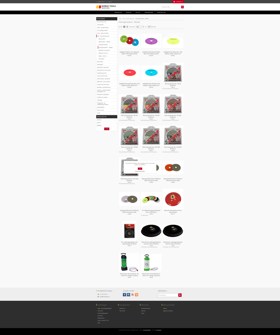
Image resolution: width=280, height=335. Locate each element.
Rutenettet (124, 26)
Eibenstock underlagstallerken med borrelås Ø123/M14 (173, 243)
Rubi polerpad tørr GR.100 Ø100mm (129, 116)
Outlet (138, 12)
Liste (127, 26)
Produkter (118, 12)
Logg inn (110, 1)
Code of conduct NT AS (103, 320)
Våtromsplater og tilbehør (103, 78)
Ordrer (142, 313)
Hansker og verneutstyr (103, 84)
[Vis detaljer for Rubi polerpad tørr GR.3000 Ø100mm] (173, 135)
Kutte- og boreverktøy (102, 33)
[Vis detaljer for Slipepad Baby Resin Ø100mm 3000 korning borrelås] (129, 199)
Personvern (100, 310)
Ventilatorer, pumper (102, 97)
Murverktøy (100, 61)
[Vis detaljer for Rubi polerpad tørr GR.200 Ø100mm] (151, 104)
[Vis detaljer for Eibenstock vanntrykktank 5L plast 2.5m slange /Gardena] (151, 262)
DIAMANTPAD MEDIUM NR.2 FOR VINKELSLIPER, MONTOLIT (129, 84)
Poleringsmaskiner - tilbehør (106, 47)
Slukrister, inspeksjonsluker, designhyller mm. (104, 90)
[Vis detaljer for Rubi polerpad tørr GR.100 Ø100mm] (129, 104)
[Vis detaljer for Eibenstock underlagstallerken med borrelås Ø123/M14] (173, 230)
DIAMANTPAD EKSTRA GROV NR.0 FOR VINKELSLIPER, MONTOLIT (151, 53)
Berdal (98, 122)
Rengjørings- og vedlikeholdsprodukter (102, 103)
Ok (140, 168)
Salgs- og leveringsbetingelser (105, 308)
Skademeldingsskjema (103, 313)
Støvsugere (101, 58)
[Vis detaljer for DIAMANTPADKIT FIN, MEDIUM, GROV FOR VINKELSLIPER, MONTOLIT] (129, 40)
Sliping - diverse (102, 56)
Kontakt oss (161, 12)
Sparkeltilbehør (101, 107)
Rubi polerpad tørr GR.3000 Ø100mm (172, 148)
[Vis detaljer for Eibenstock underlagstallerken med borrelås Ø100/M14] (151, 230)
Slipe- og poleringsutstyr (103, 36)
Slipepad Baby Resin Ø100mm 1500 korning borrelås (173, 179)
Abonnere (180, 295)
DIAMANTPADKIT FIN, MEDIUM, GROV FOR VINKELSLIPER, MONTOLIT (129, 53)
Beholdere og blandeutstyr (104, 87)
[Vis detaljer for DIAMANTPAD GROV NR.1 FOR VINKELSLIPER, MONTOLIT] (173, 40)
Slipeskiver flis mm (103, 53)
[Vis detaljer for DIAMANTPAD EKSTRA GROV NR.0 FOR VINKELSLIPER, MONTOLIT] (151, 40)
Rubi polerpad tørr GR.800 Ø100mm (129, 148)
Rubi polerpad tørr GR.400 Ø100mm (173, 116)
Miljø (99, 323)
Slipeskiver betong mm (104, 50)
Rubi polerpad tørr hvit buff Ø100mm (129, 179)
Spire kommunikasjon (147, 330)
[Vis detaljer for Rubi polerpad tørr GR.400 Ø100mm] (173, 104)
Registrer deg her (101, 1)
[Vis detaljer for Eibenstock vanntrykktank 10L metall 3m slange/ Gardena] (129, 262)
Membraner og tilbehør (103, 94)
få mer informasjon (140, 171)
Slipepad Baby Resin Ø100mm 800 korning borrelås (151, 179)
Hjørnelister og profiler (103, 67)
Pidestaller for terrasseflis (103, 70)
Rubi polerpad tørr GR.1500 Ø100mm (151, 148)
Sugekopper (100, 64)
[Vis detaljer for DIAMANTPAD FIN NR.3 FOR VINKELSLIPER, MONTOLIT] (151, 72)
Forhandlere (149, 12)
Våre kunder (122, 310)
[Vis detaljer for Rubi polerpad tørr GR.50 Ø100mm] (173, 72)
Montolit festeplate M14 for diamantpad (173, 211)
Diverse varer (100, 110)
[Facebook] (124, 294)
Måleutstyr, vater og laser (103, 81)
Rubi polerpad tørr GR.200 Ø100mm (151, 116)
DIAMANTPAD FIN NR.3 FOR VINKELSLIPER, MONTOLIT (151, 84)
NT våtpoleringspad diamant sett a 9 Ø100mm (151, 211)
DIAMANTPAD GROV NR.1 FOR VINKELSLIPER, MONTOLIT (173, 53)
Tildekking (99, 100)
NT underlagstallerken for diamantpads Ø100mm (129, 243)
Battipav (99, 119)
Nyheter (128, 12)
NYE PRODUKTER (101, 21)
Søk (182, 7)
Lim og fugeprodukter (102, 30)
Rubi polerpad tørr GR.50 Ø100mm (173, 84)
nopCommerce (158, 330)
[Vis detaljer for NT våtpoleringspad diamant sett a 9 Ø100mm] (151, 199)
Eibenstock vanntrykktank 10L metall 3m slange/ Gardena (129, 274)
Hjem (120, 18)
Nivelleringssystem (102, 73)
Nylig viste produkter (168, 310)
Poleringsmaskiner (103, 44)
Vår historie (100, 315)
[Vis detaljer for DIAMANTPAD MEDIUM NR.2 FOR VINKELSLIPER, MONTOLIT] (129, 72)
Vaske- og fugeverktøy (102, 27)
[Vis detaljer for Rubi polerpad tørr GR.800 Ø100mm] (129, 135)
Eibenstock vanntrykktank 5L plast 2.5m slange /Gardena (151, 274)
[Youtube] (132, 294)
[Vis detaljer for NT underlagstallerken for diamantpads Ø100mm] (129, 230)
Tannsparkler (100, 24)
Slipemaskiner (102, 39)
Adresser (143, 310)
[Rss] (136, 294)
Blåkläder (99, 125)
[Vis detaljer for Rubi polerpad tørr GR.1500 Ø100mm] (151, 135)
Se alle (106, 128)
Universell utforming (102, 76)
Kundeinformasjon (145, 308)
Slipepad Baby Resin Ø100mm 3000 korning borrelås (129, 211)
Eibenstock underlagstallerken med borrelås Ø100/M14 (151, 243)
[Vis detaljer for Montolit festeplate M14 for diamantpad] (173, 199)
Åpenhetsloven (101, 318)
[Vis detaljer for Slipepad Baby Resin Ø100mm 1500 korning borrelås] (173, 167)
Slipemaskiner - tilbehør (104, 41)
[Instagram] (128, 294)
